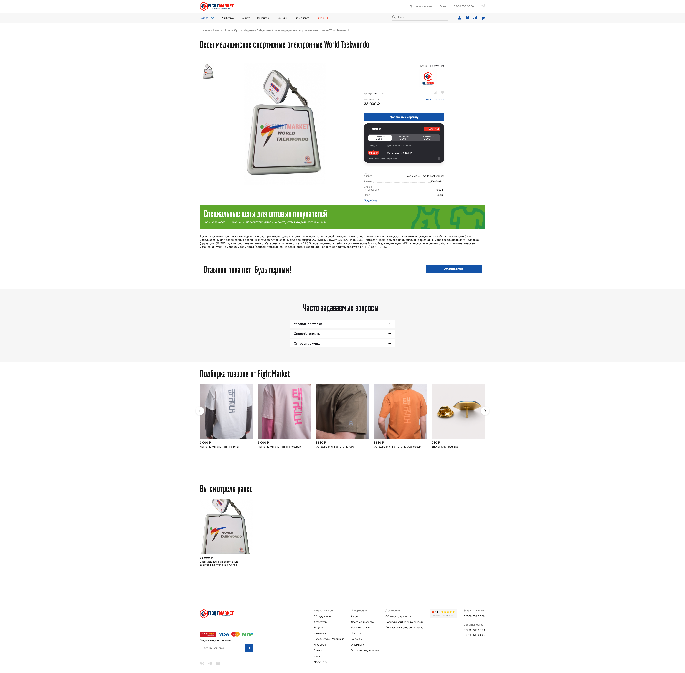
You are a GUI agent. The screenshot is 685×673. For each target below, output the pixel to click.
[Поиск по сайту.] (393, 16)
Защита (318, 627)
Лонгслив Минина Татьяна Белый (220, 446)
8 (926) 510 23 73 (474, 630)
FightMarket (437, 66)
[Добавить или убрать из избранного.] (442, 93)
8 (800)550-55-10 (474, 616)
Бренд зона (320, 661)
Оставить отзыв (453, 268)
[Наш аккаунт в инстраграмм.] (218, 664)
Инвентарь (320, 633)
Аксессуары (321, 622)
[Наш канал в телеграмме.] (210, 664)
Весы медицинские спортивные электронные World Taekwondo (219, 563)
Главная (205, 30)
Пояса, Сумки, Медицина (240, 30)
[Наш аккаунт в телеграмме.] (483, 6)
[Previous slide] (200, 411)
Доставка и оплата (421, 6)
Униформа (320, 644)
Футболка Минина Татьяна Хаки (335, 446)
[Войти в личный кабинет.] (459, 18)
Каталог (204, 18)
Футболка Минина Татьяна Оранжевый (397, 446)
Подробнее (370, 200)
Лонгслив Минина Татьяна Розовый (279, 446)
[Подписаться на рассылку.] (249, 648)
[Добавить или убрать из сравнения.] (435, 93)
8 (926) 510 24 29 (474, 635)
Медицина (265, 30)
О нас (443, 6)
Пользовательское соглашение (404, 627)
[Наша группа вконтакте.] (202, 663)
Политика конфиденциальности (404, 622)
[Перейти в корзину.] (483, 18)
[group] (208, 71)
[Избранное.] (467, 18)
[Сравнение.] (475, 18)
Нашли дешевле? (435, 99)
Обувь (317, 655)
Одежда (319, 650)
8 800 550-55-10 (464, 6)
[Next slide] (485, 411)
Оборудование (322, 616)
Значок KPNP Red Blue (445, 446)
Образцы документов (398, 616)
